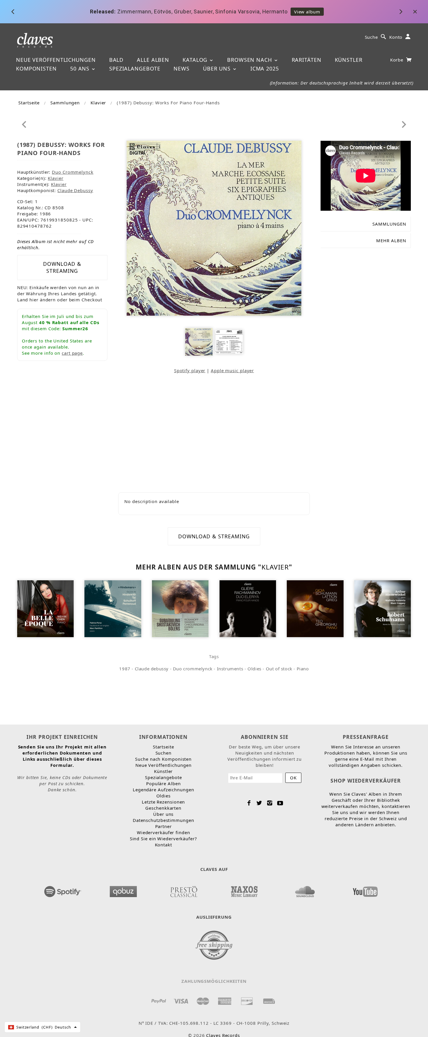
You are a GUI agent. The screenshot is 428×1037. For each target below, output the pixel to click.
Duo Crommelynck (72, 172)
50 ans (80, 68)
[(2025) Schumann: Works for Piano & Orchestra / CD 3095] (382, 608)
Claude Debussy (75, 190)
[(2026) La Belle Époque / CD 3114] (45, 608)
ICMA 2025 (264, 68)
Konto (396, 37)
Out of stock (279, 669)
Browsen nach (250, 59)
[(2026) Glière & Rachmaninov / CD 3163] (248, 608)
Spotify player (190, 370)
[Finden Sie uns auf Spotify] (62, 890)
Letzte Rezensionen (163, 802)
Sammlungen (65, 103)
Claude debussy (152, 669)
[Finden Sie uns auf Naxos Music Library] (244, 890)
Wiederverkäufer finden (163, 832)
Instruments (230, 669)
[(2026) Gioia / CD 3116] (315, 608)
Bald (116, 59)
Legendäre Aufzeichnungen (163, 789)
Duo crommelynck (193, 669)
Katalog (196, 59)
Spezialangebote (134, 68)
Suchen (163, 753)
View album (307, 12)
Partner (163, 826)
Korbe (397, 60)
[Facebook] (249, 803)
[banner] (35, 40)
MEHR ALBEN (391, 240)
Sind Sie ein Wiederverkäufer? (163, 838)
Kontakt (163, 845)
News (182, 68)
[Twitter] (259, 803)
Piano (303, 669)
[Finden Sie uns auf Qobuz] (123, 890)
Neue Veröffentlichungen (56, 59)
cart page (72, 353)
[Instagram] (270, 803)
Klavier (98, 103)
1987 (124, 669)
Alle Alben (153, 59)
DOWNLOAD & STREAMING (62, 267)
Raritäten (306, 59)
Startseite (29, 103)
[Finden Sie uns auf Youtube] (365, 890)
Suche (371, 37)
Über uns (217, 68)
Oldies (254, 669)
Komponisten (36, 68)
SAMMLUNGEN (389, 224)
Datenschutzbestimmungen (163, 820)
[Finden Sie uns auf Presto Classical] (183, 890)
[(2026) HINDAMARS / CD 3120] (112, 608)
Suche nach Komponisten (163, 759)
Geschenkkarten (163, 808)
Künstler (348, 59)
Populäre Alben (163, 783)
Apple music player (232, 370)
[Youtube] (280, 803)
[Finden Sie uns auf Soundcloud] (304, 890)
